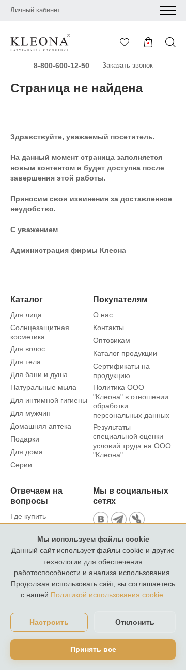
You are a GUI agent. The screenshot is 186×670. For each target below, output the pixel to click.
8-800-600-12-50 (61, 65)
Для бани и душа (39, 374)
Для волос (27, 349)
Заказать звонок (127, 65)
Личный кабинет (35, 10)
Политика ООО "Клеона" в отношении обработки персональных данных (131, 401)
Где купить (28, 516)
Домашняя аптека (40, 426)
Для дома (26, 452)
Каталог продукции (125, 353)
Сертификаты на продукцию (121, 371)
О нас (103, 315)
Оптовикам (111, 340)
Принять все (93, 649)
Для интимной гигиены (48, 400)
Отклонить (134, 622)
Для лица (26, 315)
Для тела (25, 361)
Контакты (108, 327)
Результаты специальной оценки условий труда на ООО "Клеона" (132, 441)
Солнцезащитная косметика (39, 332)
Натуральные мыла (43, 387)
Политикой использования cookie (107, 595)
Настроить (49, 622)
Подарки (24, 439)
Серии (21, 465)
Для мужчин (30, 413)
